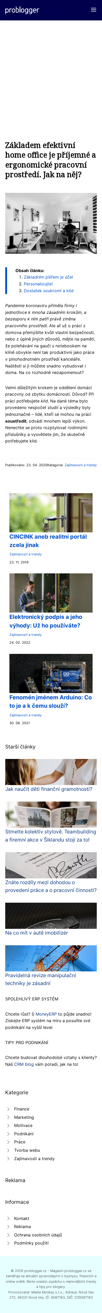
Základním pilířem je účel (48, 277)
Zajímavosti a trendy (81, 465)
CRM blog (24, 1064)
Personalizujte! (38, 283)
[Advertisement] (51, 74)
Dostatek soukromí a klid (48, 290)
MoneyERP (46, 1014)
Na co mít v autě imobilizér (36, 933)
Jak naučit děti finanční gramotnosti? (48, 789)
